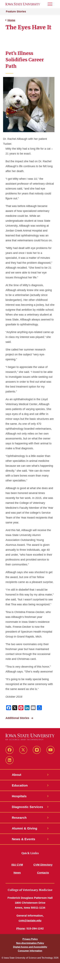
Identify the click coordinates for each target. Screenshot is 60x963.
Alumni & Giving (24, 828)
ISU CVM (17, 864)
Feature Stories (16, 11)
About (16, 774)
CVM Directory (42, 864)
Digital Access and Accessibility (30, 947)
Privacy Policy (30, 939)
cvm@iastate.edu (30, 920)
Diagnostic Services (27, 807)
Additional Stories (17, 718)
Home (11, 20)
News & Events (23, 839)
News (17, 872)
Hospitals (19, 796)
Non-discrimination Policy (30, 943)
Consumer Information (30, 950)
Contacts (43, 872)
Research (19, 817)
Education (20, 785)
